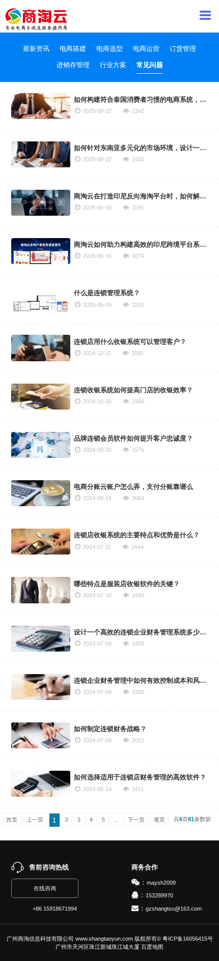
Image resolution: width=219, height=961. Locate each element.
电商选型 (109, 48)
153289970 (159, 895)
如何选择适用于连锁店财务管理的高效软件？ (140, 777)
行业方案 (113, 65)
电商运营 (146, 48)
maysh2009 (161, 883)
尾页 (159, 820)
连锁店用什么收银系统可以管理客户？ (130, 341)
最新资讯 (36, 48)
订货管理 (183, 48)
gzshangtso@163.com (174, 909)
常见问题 (149, 65)
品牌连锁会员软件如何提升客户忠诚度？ (133, 438)
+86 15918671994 (55, 909)
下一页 (136, 820)
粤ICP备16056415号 (187, 939)
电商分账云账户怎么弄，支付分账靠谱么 (133, 486)
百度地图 (152, 947)
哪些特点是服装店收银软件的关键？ (127, 584)
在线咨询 (45, 888)
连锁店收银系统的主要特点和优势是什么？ (137, 535)
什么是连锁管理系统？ (107, 293)
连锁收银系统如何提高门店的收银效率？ (133, 390)
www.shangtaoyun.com (104, 939)
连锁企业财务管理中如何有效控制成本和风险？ (143, 680)
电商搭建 (73, 48)
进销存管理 (73, 65)
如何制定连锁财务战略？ (110, 729)
